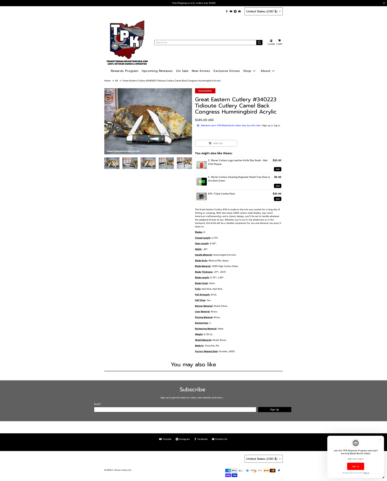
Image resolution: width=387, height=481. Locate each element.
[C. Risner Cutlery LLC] (127, 42)
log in (277, 125)
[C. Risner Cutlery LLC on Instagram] (235, 11)
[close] (383, 3)
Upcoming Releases (157, 71)
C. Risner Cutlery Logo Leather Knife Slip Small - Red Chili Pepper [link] (238, 162)
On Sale (182, 71)
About (265, 71)
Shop (247, 71)
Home (107, 81)
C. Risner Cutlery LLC (121, 470)
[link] (201, 165)
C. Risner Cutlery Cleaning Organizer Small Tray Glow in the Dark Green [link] (239, 178)
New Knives (201, 71)
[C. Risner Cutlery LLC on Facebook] (226, 11)
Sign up (266, 125)
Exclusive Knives (227, 71)
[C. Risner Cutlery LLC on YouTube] (231, 11)
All (116, 81)
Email (97, 404)
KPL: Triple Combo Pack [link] (221, 193)
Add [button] (278, 169)
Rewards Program (124, 71)
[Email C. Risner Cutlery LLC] (239, 11)
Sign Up (274, 409)
